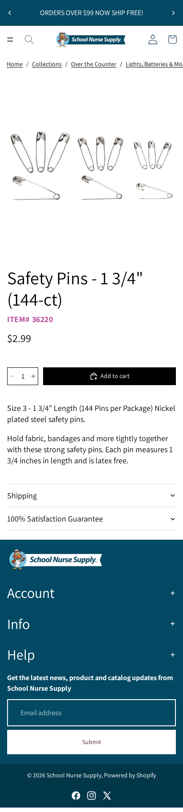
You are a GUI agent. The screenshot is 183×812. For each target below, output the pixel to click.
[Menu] (10, 39)
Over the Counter (93, 64)
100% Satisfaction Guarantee (55, 518)
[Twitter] (107, 795)
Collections (47, 64)
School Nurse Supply (74, 775)
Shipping (22, 495)
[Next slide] (173, 13)
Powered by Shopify (130, 775)
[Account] (153, 39)
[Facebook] (76, 795)
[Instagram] (91, 795)
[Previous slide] (10, 13)
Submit (91, 742)
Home (15, 64)
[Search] (29, 39)
